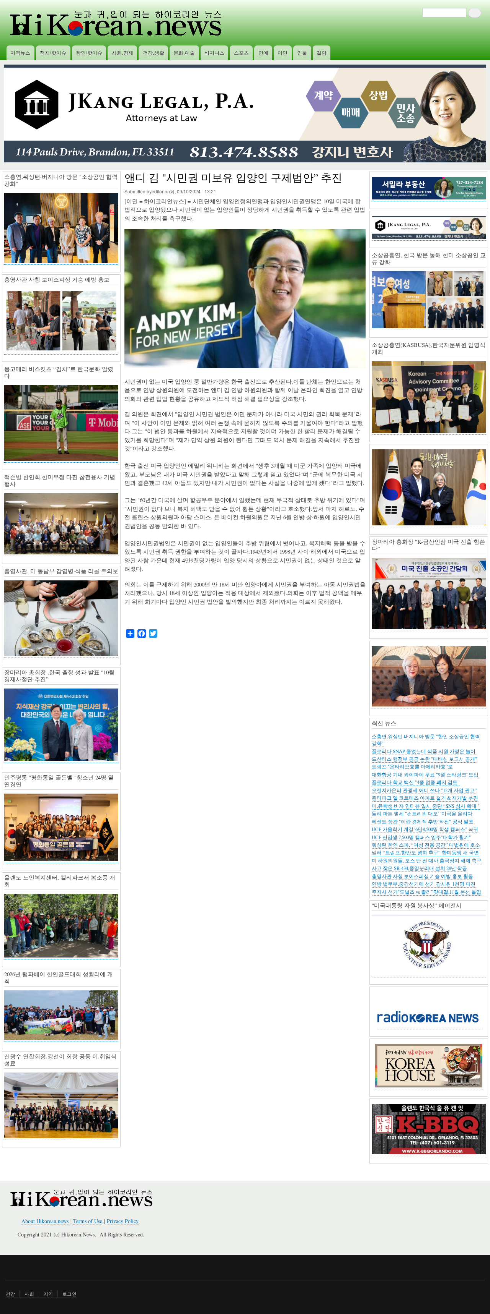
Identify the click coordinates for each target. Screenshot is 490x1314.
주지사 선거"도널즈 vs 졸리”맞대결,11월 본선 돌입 (426, 892)
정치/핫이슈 (53, 52)
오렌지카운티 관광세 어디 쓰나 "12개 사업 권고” (424, 790)
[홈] (115, 23)
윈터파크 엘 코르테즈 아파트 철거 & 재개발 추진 (425, 798)
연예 (263, 52)
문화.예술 (184, 52)
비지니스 (214, 52)
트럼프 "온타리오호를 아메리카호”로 (412, 766)
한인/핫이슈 (89, 52)
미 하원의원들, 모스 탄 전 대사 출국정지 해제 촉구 (427, 860)
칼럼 (322, 52)
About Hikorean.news (45, 1221)
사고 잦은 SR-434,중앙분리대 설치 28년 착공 (419, 868)
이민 (282, 52)
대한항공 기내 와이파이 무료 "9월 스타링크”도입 (425, 774)
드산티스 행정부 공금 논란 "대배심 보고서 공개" (424, 759)
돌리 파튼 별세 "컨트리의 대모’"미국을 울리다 (422, 813)
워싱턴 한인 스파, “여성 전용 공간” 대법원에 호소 (426, 845)
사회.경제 (122, 52)
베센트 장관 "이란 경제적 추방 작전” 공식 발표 (423, 821)
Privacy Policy (123, 1221)
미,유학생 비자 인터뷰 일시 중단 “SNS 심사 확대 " (426, 806)
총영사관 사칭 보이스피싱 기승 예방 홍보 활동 (422, 876)
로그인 (69, 1293)
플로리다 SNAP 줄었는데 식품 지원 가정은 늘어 (423, 751)
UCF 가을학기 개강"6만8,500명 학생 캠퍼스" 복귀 (425, 829)
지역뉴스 (20, 52)
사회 (29, 1293)
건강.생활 (153, 52)
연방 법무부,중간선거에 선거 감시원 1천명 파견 (423, 884)
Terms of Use (87, 1221)
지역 (48, 1293)
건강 (10, 1293)
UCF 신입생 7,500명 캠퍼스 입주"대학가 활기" (421, 837)
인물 (302, 52)
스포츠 (241, 52)
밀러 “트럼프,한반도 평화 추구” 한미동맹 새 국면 (425, 852)
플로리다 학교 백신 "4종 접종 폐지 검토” (416, 782)
